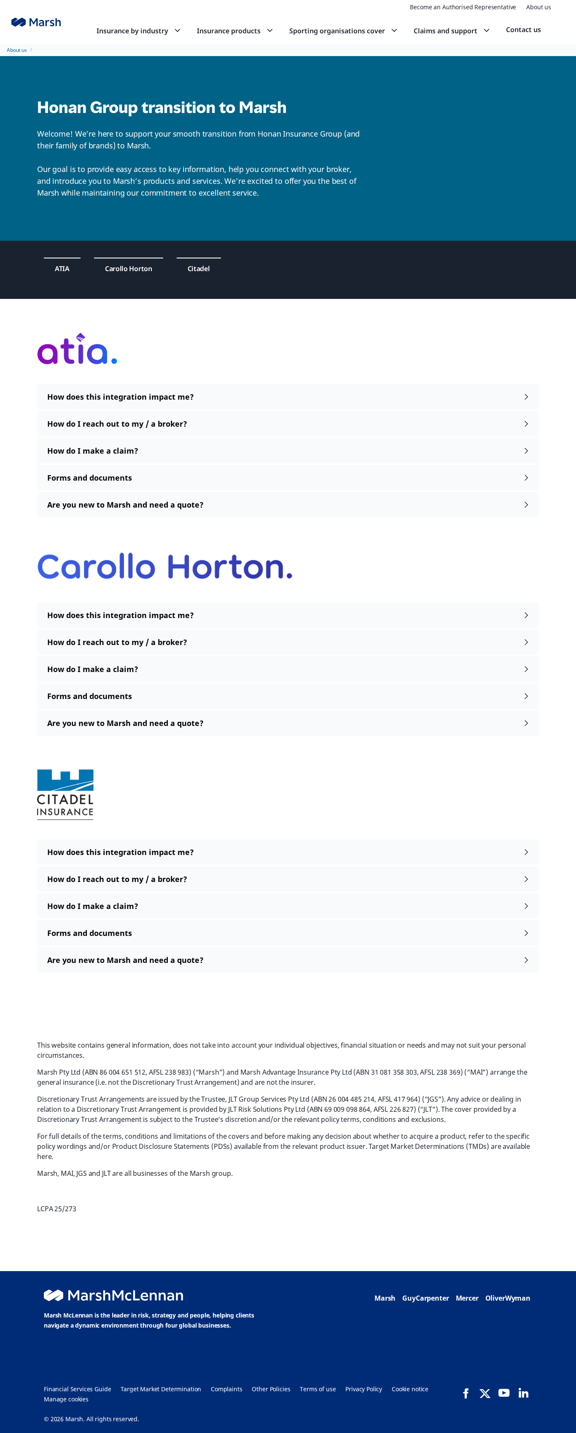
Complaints (226, 1389)
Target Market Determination (161, 1389)
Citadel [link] (199, 268)
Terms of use (318, 1389)
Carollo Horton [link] (128, 268)
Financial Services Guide (77, 1389)
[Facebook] (466, 1393)
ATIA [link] (62, 268)
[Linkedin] (523, 1393)
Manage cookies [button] (66, 1399)
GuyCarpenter (425, 1298)
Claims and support (445, 30)
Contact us (523, 29)
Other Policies (271, 1389)
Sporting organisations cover (337, 30)
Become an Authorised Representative (463, 7)
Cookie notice (410, 1389)
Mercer (467, 1298)
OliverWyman (507, 1298)
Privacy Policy (363, 1389)
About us (538, 7)
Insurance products (229, 30)
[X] (485, 1393)
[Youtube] (504, 1393)
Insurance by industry (132, 30)
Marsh (385, 1298)
